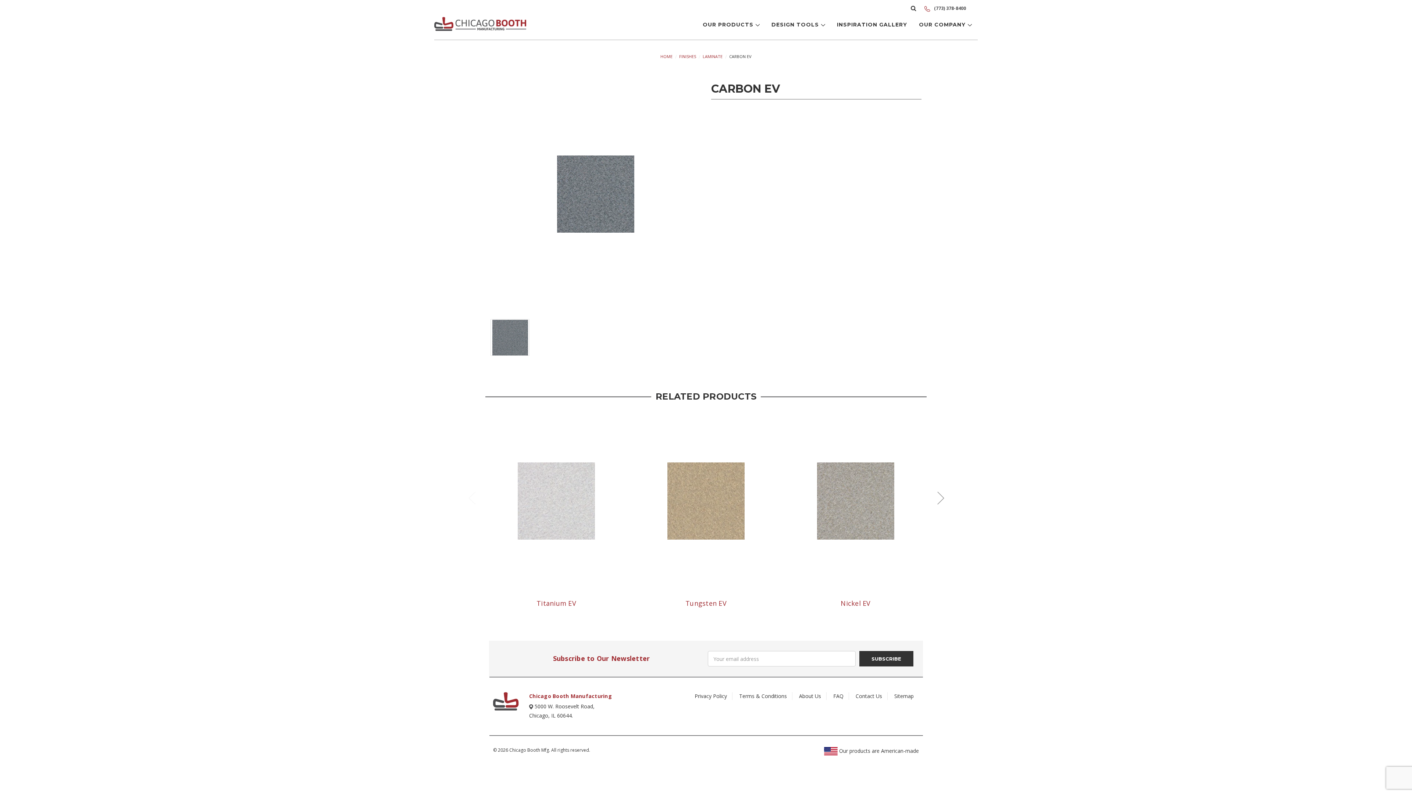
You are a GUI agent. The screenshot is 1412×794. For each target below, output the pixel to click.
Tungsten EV (706, 603)
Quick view (556, 501)
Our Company (943, 24)
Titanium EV (556, 603)
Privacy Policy (711, 696)
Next (940, 497)
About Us (810, 696)
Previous (471, 497)
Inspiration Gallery (872, 24)
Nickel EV (855, 603)
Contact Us (869, 696)
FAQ (838, 696)
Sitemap (904, 696)
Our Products (729, 24)
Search (913, 8)
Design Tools (796, 24)
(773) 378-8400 (949, 8)
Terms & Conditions (763, 696)
